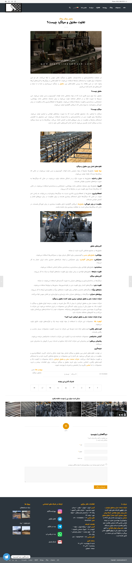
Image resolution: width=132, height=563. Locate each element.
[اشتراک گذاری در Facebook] (97, 388)
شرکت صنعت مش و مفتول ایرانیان (66, 359)
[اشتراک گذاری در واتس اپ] (82, 388)
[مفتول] (66, 52)
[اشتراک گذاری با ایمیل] (34, 388)
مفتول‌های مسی (89, 255)
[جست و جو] (70, 7)
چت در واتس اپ (51, 534)
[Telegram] (6, 556)
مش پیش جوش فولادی (119, 513)
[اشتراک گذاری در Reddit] (42, 388)
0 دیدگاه (73, 374)
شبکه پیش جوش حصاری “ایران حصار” (115, 514)
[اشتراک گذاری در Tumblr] (58, 388)
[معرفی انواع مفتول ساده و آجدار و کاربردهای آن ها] (119, 409)
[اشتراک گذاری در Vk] (50, 388)
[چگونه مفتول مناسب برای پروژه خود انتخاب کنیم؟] (43, 409)
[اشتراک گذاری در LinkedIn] (66, 388)
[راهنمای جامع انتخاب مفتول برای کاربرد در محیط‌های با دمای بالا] (58, 409)
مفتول (71, 19)
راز (64, 374)
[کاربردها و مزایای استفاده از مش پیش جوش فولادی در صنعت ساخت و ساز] (73, 409)
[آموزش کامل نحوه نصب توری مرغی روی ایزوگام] (130, 281)
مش (33, 369)
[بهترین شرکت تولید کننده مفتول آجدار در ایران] (12, 409)
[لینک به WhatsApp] (8, 1)
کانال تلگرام (52, 519)
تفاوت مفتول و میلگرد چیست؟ (66, 22)
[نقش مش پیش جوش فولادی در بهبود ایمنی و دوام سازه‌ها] (28, 409)
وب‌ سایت (80, 458)
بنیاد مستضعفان (25, 507)
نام (81, 445)
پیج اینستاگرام (51, 511)
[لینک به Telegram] (12, 1)
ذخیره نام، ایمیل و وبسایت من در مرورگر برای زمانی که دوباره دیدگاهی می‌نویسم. (86, 465)
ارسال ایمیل (52, 542)
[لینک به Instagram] (15, 1)
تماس (88, 365)
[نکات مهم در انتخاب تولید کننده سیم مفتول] (104, 409)
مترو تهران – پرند (25, 523)
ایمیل (80, 451)
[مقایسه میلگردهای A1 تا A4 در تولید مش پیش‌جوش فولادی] (89, 409)
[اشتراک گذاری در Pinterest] (74, 388)
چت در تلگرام (52, 526)
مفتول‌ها (81, 204)
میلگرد (66, 19)
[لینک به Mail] (5, 1)
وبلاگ (61, 19)
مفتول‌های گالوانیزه (86, 259)
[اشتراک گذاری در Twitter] (89, 388)
